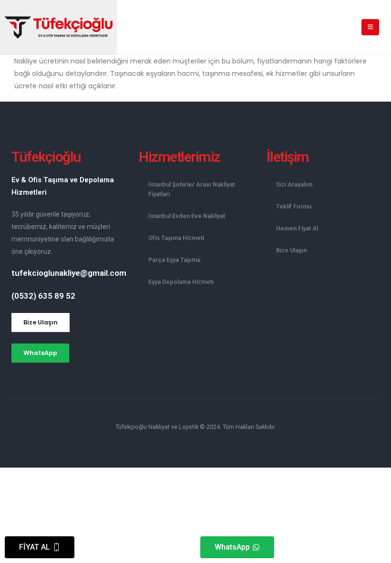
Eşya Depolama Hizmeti (181, 281)
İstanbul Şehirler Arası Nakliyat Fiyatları (191, 189)
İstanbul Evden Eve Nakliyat (186, 215)
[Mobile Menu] (370, 27)
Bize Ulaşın (291, 250)
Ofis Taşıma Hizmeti (176, 237)
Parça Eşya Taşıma (174, 259)
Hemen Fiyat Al (297, 228)
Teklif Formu (293, 206)
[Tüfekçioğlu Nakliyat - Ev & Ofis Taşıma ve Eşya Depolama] (58, 27)
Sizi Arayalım (294, 184)
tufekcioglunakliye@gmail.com (68, 273)
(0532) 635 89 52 (43, 296)
